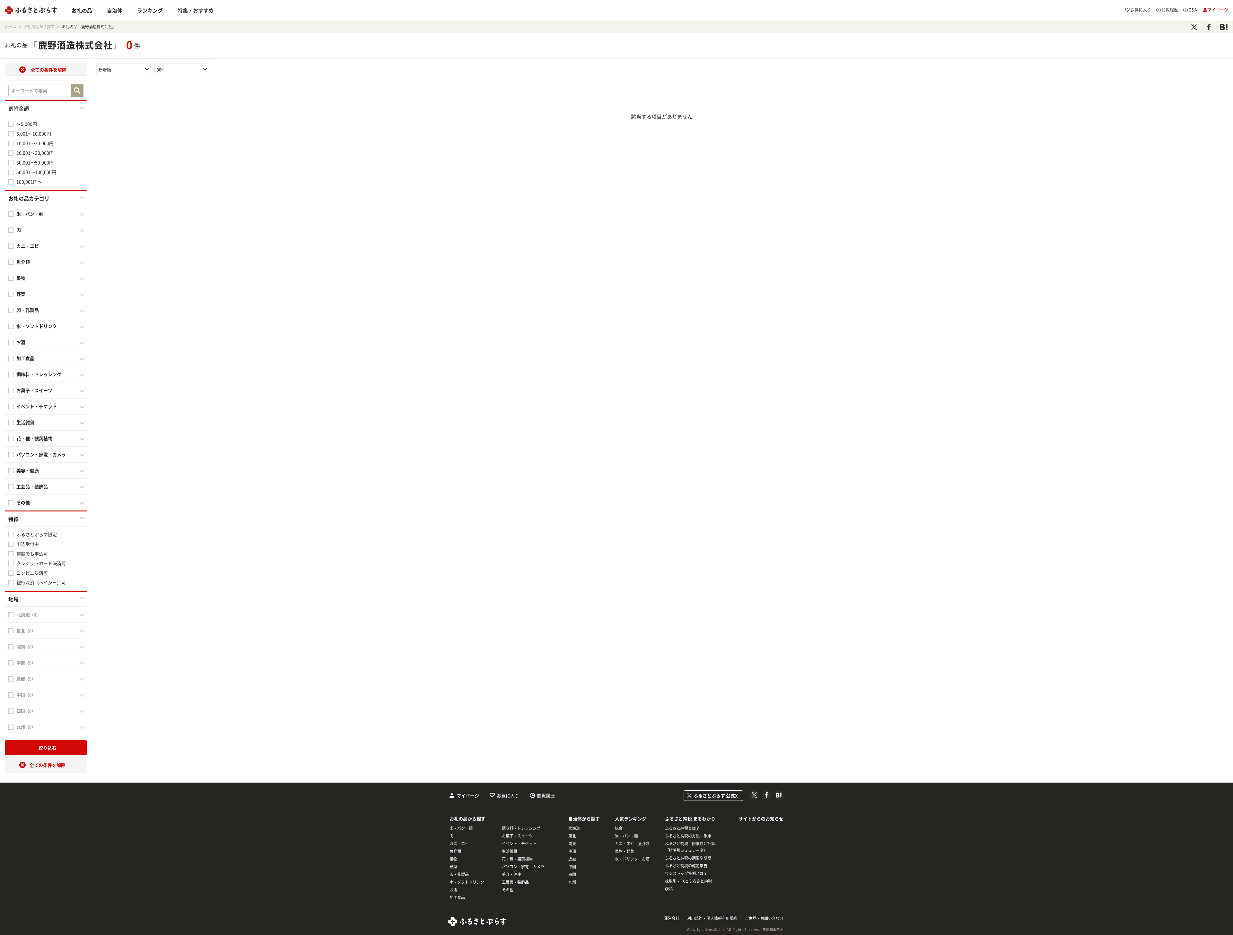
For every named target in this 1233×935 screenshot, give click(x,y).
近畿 (572, 859)
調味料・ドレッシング (521, 828)
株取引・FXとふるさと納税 (688, 881)
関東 (572, 843)
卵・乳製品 (459, 874)
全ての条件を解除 (48, 69)
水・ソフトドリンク (467, 882)
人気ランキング (630, 818)
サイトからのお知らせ (761, 818)
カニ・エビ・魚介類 (632, 843)
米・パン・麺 (461, 828)
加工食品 (457, 897)
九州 (572, 882)
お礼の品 (82, 10)
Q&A (669, 889)
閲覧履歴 (546, 795)
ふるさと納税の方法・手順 (688, 836)
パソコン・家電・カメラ (523, 867)
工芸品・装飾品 (515, 882)
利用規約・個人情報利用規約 (712, 918)
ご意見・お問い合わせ (764, 918)
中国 (572, 867)
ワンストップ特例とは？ (686, 873)
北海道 (574, 828)
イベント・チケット (519, 843)
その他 (507, 890)
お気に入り (508, 795)
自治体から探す (584, 818)
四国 (572, 874)
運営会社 (671, 918)
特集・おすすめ (196, 10)
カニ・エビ (459, 843)
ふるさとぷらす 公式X (716, 795)
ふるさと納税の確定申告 (686, 866)
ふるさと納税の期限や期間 (688, 858)
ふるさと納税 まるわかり (690, 818)
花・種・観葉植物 (517, 859)
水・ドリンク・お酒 (632, 859)
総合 (619, 828)
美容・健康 (511, 874)
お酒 (453, 890)
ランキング (150, 10)
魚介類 (455, 851)
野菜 (453, 867)
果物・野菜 (624, 851)
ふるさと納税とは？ (682, 828)
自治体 (114, 10)
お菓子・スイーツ (517, 836)
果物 (453, 859)
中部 (572, 851)
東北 (572, 836)
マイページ (468, 795)
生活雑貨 (509, 851)
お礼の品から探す (467, 818)
